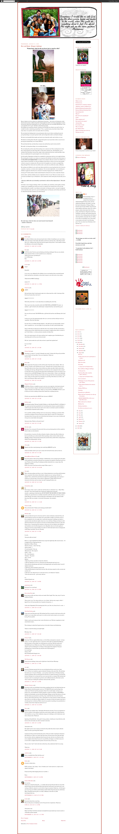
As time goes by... (82, 370)
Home (43, 820)
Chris (26, 445)
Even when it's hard (80, 125)
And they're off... (81, 360)
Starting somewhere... (83, 406)
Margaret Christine (29, 384)
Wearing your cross (80, 132)
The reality (80, 364)
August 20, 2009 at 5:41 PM (33, 531)
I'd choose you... (79, 102)
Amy (86, 194)
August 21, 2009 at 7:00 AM (33, 634)
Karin (26, 362)
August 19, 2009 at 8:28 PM (33, 261)
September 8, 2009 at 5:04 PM (34, 777)
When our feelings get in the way (83, 130)
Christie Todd (28, 351)
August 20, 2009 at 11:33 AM (33, 502)
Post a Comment (24, 818)
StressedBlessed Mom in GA (31, 456)
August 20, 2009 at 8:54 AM (33, 423)
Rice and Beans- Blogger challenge (86, 368)
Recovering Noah (28, 593)
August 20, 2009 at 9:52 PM (33, 589)
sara (25, 667)
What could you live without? (84, 401)
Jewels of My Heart (29, 780)
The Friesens (27, 659)
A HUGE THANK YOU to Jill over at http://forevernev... (86, 398)
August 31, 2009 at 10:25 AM (33, 749)
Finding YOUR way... (82, 388)
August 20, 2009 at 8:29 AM (33, 398)
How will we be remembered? (82, 115)
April (80, 417)
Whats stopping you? (80, 119)
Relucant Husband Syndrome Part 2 (83, 110)
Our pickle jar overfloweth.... (84, 392)
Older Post (63, 820)
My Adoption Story (80, 128)
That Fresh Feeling (29, 611)
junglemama (27, 585)
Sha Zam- (27, 427)
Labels (77, 117)
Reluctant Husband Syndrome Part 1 (83, 108)
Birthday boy (81, 404)
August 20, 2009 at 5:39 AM (33, 359)
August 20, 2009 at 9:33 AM (33, 441)
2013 (78, 334)
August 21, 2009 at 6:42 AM (33, 607)
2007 (78, 428)
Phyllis (26, 236)
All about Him (79, 123)
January (80, 423)
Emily (26, 761)
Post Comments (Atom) (32, 823)
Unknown (27, 287)
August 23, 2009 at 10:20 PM (33, 704)
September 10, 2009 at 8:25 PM (34, 795)
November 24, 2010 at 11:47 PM (34, 814)
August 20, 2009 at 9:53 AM (33, 452)
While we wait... (79, 101)
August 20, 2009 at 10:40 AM (33, 467)
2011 (78, 338)
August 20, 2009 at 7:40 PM (33, 581)
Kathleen (27, 402)
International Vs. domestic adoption (83, 104)
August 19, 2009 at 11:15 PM (33, 284)
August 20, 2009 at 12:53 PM (33, 510)
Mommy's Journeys (29, 685)
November (81, 346)
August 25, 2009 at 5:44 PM (33, 723)
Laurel (26, 264)
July (80, 410)
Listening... (80, 390)
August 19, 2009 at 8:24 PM (33, 246)
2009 (78, 342)
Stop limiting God (80, 112)
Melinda (26, 513)
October (80, 348)
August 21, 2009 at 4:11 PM (33, 663)
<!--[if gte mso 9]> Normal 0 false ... (86, 366)
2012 (78, 336)
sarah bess (27, 753)
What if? (77, 113)
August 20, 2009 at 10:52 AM (33, 482)
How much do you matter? (81, 121)
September (81, 350)
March (80, 419)
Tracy (26, 708)
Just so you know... (82, 378)
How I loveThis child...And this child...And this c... (85, 373)
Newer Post (23, 820)
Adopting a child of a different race (83, 106)
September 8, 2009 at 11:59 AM (34, 757)
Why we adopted (79, 126)
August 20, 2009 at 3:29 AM (33, 347)
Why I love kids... (82, 362)
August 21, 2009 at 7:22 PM (33, 681)
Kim (26, 250)
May (80, 415)
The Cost (80, 354)
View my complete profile (83, 225)
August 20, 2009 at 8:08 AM (33, 380)
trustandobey (27, 486)
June (80, 413)
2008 (78, 426)
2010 (78, 340)
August (80, 352)
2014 (78, 332)
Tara (26, 471)
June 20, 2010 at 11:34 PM (32, 805)
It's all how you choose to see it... (85, 408)
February (81, 421)
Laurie (26, 799)
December (81, 344)
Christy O (27, 637)
